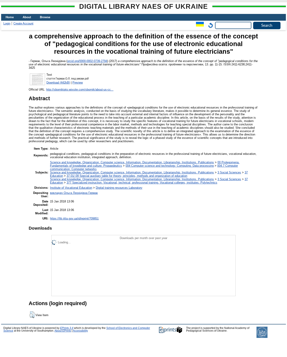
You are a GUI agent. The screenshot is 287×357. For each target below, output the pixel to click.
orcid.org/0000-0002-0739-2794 (87, 61)
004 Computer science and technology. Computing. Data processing (170, 165)
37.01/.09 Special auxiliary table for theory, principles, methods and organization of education (127, 175)
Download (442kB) (58, 82)
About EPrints (62, 330)
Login (6, 23)
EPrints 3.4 (66, 328)
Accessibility (80, 330)
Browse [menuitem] (45, 17)
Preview (77, 82)
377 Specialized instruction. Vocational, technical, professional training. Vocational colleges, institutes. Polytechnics (142, 182)
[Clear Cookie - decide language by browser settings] (209, 25)
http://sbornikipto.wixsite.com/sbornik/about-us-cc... (79, 89)
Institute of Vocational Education (71, 187)
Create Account (23, 23)
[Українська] (199, 25)
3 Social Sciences (229, 172)
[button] (32, 314)
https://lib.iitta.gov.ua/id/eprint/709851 (74, 218)
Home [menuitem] (10, 17)
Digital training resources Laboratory (119, 187)
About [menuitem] (27, 17)
